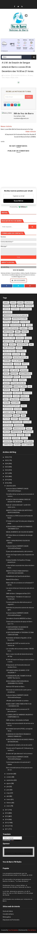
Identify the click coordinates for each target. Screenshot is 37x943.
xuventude (8, 376)
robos (6, 370)
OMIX (11, 334)
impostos (27, 393)
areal (29, 428)
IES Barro (15, 402)
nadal (23, 406)
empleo (25, 364)
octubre (9, 777)
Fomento (23, 328)
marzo (9, 799)
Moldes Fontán (9, 435)
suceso (14, 418)
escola (28, 338)
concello (28, 302)
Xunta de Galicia (8, 911)
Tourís (16, 396)
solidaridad (8, 367)
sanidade (18, 341)
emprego (7, 318)
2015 (6, 816)
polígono (29, 305)
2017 (6, 810)
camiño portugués (11, 328)
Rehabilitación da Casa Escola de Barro (18, 576)
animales (7, 354)
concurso (7, 396)
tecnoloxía (28, 431)
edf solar (14, 370)
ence (28, 435)
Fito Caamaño (27, 444)
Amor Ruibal (8, 331)
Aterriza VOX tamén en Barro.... (16, 686)
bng (31, 344)
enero (8, 806)
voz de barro (17, 360)
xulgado (27, 422)
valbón (17, 444)
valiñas (7, 402)
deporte (15, 322)
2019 (6, 480)
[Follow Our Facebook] (6, 285)
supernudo (21, 351)
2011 (6, 829)
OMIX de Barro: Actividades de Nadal (17, 720)
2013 (6, 822)
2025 (6, 460)
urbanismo (19, 425)
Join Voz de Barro (19, 280)
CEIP (23, 354)
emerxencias (16, 431)
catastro (7, 441)
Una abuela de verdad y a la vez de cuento (19, 745)
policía (6, 418)
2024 (6, 463)
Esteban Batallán (18, 383)
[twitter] (18, 6)
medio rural (8, 341)
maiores (14, 373)
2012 (6, 826)
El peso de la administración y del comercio (19, 551)
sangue (7, 77)
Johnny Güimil (9, 412)
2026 (6, 457)
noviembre (10, 774)
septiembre (10, 780)
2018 (6, 483)
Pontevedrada (20, 367)
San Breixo (14, 399)
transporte (23, 418)
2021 (6, 473)
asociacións (21, 412)
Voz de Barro (32, 930)
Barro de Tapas (20, 386)
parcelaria (17, 422)
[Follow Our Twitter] (18, 285)
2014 (6, 819)
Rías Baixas (17, 441)
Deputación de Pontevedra (11, 920)
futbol (12, 344)
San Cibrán (28, 441)
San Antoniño (9, 347)
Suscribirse (18, 201)
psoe (5, 344)
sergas (12, 77)
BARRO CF (24, 396)
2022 (6, 470)
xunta (16, 77)
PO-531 (6, 325)
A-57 (5, 334)
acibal (6, 373)
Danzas (16, 415)
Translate (17, 840)
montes (6, 389)
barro (31, 75)
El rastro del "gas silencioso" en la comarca (19, 753)
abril (8, 796)
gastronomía (22, 344)
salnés (6, 383)
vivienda (15, 389)
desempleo (8, 386)
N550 (26, 341)
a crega (21, 435)
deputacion (8, 425)
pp (23, 325)
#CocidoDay (8, 409)
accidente (7, 312)
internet (16, 438)
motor (16, 376)
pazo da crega (9, 351)
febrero (9, 802)
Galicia (6, 431)
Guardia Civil (20, 334)
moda (15, 380)
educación (25, 322)
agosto (9, 783)
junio (8, 790)
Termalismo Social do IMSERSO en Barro (18, 618)
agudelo (20, 338)
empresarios (26, 309)
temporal (7, 393)
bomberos (25, 399)
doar (3, 77)
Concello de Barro (8, 914)
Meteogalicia (7, 917)
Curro (20, 302)
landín (29, 325)
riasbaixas (26, 376)
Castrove (7, 415)
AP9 (30, 328)
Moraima (24, 370)
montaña (7, 438)
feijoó (24, 438)
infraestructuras (20, 318)
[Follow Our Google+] (30, 285)
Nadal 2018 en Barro (12, 579)
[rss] (22, 6)
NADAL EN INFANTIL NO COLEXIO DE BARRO (19, 532)
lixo (22, 389)
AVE (29, 386)
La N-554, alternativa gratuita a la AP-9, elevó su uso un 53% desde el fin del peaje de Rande (18, 893)
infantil (23, 380)
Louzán (17, 364)
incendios (7, 357)
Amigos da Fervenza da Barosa (15, 315)
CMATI (18, 331)
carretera (8, 444)
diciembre (10, 486)
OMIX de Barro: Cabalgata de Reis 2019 (18, 593)
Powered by (14, 207)
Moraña (18, 409)
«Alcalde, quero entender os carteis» (17, 700)
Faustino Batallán (21, 357)
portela (7, 322)
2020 (6, 476)
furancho (7, 428)
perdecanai (8, 364)
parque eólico (19, 428)
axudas (25, 331)
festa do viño (9, 338)
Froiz (6, 399)
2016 (6, 813)
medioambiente (25, 373)
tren (23, 415)
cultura (16, 354)
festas (19, 347)
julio (8, 786)
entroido (7, 422)
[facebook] (14, 6)
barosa (6, 309)
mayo (8, 793)
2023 (6, 467)
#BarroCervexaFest (11, 406)
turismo (7, 360)
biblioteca (18, 393)
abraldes (7, 380)
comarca (15, 309)
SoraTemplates (13, 930)
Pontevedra (15, 325)
